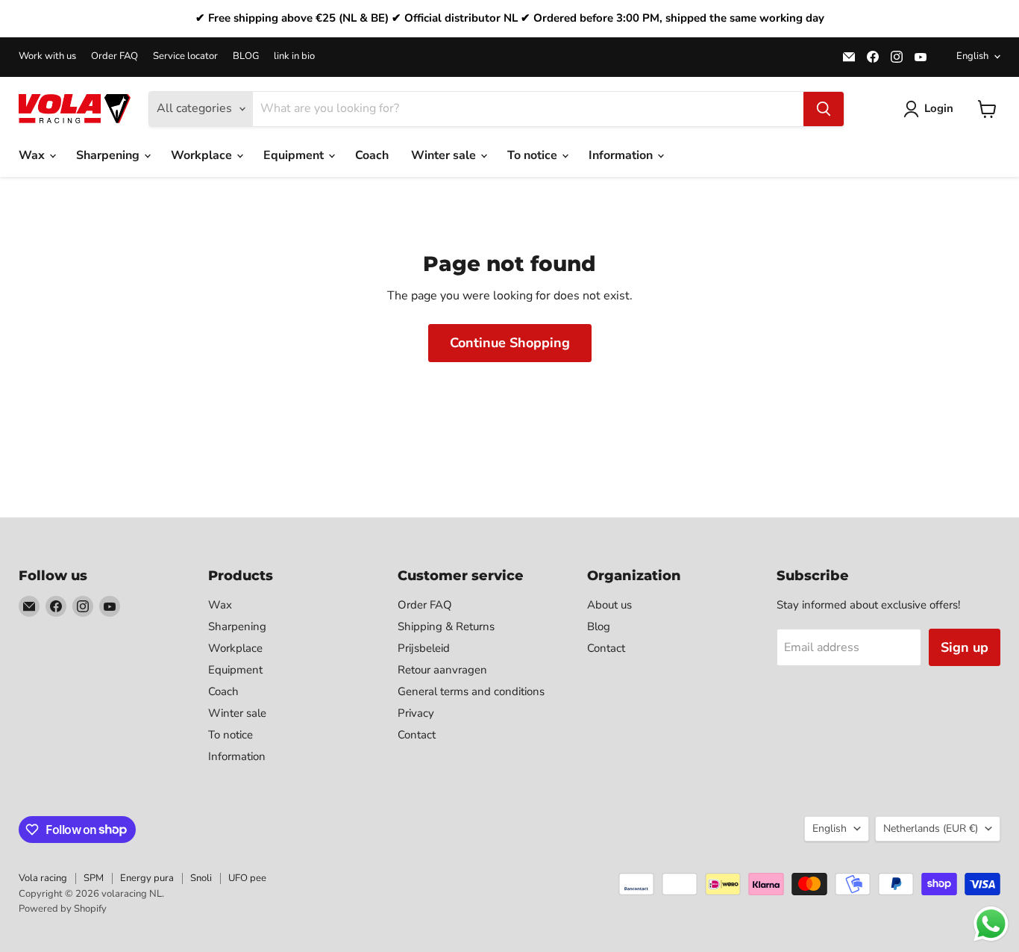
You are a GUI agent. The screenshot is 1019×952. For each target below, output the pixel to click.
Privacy (416, 713)
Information (622, 155)
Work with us (47, 56)
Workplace (203, 155)
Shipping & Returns (446, 626)
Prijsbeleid (424, 648)
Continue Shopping (510, 343)
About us (609, 604)
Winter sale (445, 155)
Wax (33, 155)
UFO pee (247, 878)
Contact (417, 734)
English (972, 56)
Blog (598, 626)
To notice (533, 155)
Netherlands (930, 828)
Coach (372, 155)
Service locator (185, 56)
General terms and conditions (471, 691)
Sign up (964, 647)
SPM (94, 878)
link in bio (294, 56)
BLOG (246, 56)
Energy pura (147, 878)
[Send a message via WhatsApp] (991, 924)
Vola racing (43, 878)
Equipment (295, 155)
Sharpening (109, 155)
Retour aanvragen (442, 669)
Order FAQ (114, 56)
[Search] (823, 109)
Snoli (201, 878)
